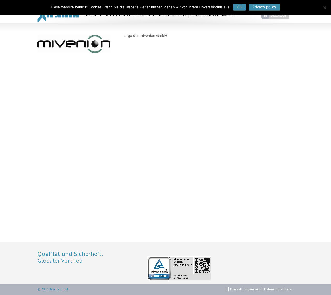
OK (239, 7)
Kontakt (235, 289)
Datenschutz (273, 289)
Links (289, 289)
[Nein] (324, 7)
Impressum (253, 289)
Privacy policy (264, 7)
